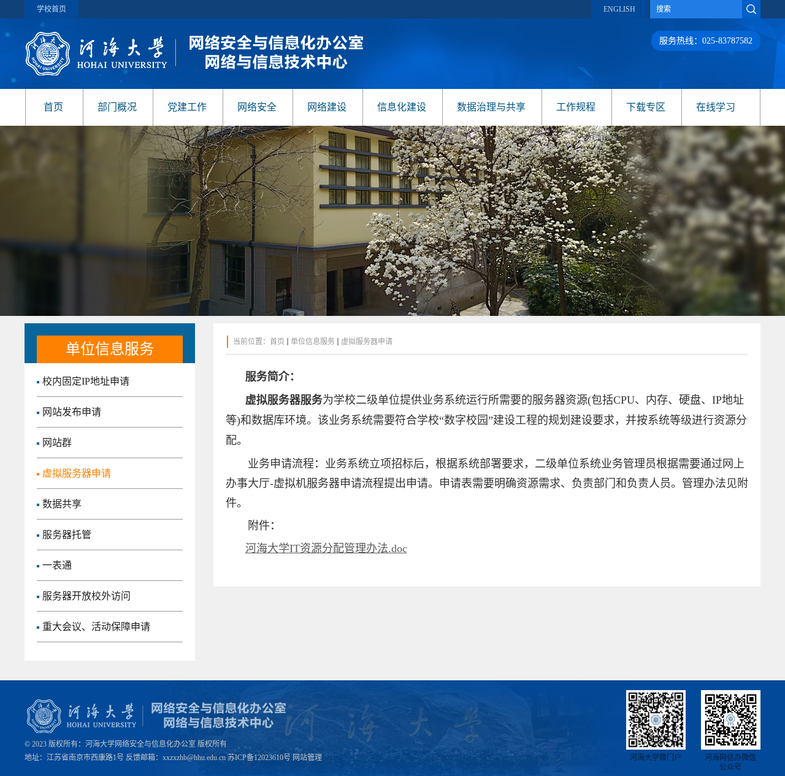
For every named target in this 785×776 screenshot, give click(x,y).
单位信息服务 (313, 341)
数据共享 (62, 504)
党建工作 (187, 107)
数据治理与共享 (491, 107)
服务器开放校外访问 (86, 596)
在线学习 (715, 107)
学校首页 (51, 9)
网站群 (57, 442)
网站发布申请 (71, 412)
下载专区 (645, 107)
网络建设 (327, 107)
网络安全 (257, 107)
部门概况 (117, 107)
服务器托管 (66, 534)
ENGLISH (619, 9)
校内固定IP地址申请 (85, 381)
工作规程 (575, 107)
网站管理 (307, 757)
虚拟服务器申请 (76, 473)
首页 (53, 107)
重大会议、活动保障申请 (96, 626)
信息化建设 (401, 107)
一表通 (57, 565)
